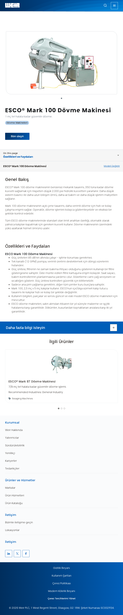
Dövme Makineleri (17, 122)
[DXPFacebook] (25, 553)
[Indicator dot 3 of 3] (64, 408)
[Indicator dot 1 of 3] (58, 408)
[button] (105, 5)
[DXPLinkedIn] (8, 553)
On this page (10, 153)
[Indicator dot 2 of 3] (61, 408)
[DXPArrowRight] (113, 327)
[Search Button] (105, 6)
